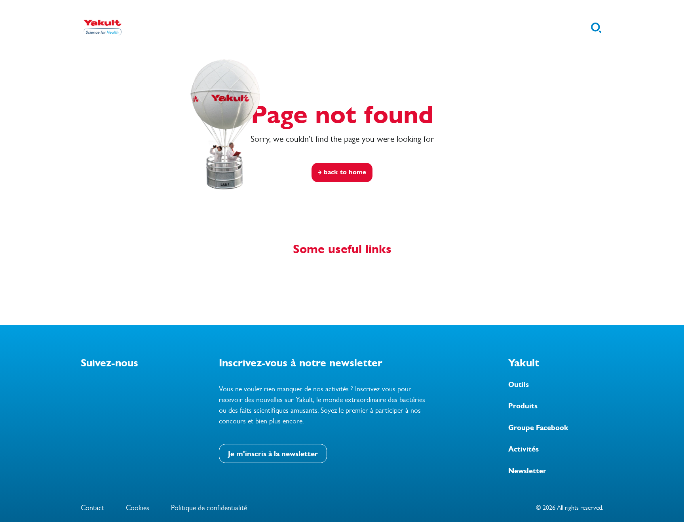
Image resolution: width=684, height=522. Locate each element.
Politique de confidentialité (209, 507)
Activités (523, 449)
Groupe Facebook (538, 427)
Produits (523, 406)
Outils (518, 384)
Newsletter (527, 471)
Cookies (137, 507)
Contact (92, 507)
